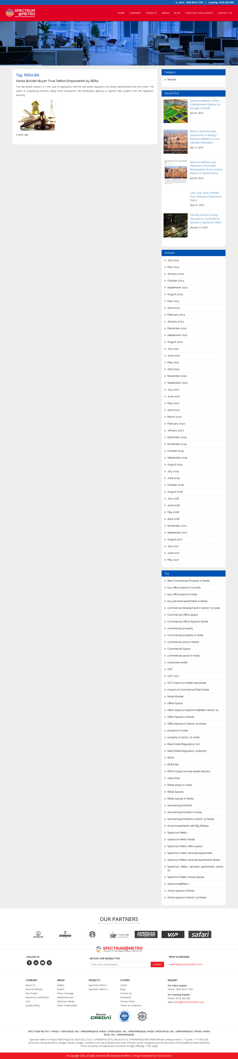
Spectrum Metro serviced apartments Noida (193, 860)
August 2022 (175, 341)
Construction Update (199, 12)
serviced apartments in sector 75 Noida (190, 819)
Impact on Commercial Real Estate (188, 689)
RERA (170, 757)
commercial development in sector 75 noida (193, 608)
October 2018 (175, 484)
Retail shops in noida (179, 785)
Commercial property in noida (185, 635)
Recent (171, 79)
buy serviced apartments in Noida (187, 601)
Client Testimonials (67, 1005)
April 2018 (173, 518)
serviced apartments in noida (184, 812)
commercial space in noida (183, 655)
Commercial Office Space (182, 614)
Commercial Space (178, 649)
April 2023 (173, 307)
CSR (28, 1001)
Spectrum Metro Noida (181, 839)
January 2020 (175, 430)
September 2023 (177, 287)
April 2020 (173, 409)
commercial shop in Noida (183, 642)
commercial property (180, 628)
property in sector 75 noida (183, 737)
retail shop (173, 778)
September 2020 (177, 382)
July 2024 (173, 260)
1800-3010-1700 (194, 2)
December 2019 (176, 437)
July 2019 (173, 471)
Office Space (174, 703)
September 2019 (177, 457)
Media (165, 12)
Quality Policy (33, 1005)
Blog (177, 12)
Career (123, 985)
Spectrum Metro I (98, 985)
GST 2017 (173, 676)
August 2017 (174, 539)
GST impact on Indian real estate (186, 683)
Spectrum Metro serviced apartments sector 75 (195, 868)
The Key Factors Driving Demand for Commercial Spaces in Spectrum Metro (206, 218)
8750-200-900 (226, 2)
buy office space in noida (182, 594)
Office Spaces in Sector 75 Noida (186, 723)
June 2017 (173, 552)
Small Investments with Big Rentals (188, 826)
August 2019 (174, 464)
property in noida (177, 730)
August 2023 (175, 294)
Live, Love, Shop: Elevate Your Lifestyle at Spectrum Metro (206, 196)
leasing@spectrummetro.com (188, 1002)
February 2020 (176, 423)
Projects (151, 12)
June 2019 (173, 477)
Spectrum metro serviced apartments (189, 853)
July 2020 (173, 389)
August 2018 (175, 491)
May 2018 (173, 512)
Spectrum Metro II (98, 989)
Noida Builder (175, 696)
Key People (31, 993)
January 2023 (175, 321)
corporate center (177, 662)
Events (60, 989)
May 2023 (173, 300)
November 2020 (177, 375)
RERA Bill (173, 764)
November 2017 (177, 525)
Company (135, 12)
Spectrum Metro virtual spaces (185, 877)
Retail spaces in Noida (180, 798)
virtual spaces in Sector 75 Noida (186, 897)
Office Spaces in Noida (180, 717)
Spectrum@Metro (178, 884)
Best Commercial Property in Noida (188, 580)
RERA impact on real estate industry (188, 771)
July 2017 (173, 546)
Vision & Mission (34, 989)
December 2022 (177, 328)
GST (170, 669)
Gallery (60, 985)
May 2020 (173, 403)
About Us (30, 985)
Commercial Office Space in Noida (187, 621)
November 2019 (177, 443)
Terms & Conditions (130, 1005)
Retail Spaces (175, 791)
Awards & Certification (37, 997)
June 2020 (173, 396)
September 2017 (177, 532)
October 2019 (175, 450)
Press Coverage (65, 993)
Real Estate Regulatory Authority (187, 751)
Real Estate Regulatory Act (183, 744)
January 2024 (175, 273)
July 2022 (173, 348)
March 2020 (174, 416)
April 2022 (173, 369)
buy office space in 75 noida (184, 587)
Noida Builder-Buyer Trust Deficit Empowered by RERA (57, 81)
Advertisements (65, 997)
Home (121, 12)
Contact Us (225, 12)
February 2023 (176, 314)
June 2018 (173, 505)
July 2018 (173, 498)
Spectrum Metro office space (184, 846)
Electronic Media (65, 1001)
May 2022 (173, 362)
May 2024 (173, 266)
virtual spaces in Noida (180, 890)
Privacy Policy (127, 1001)
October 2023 (175, 280)
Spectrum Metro (177, 832)
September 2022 (177, 335)
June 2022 (173, 355)
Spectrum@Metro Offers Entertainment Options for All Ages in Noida (205, 104)
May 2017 (173, 559)
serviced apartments (179, 805)
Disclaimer (125, 997)
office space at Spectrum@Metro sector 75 (192, 710)
